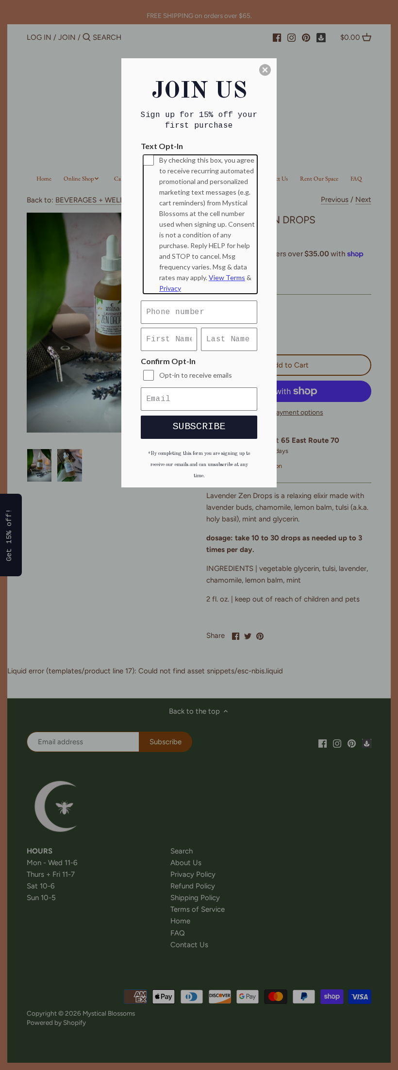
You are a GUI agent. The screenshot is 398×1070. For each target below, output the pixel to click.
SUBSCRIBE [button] (199, 426)
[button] (265, 70)
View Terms (227, 277)
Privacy (170, 288)
